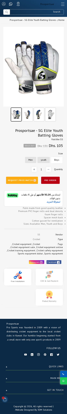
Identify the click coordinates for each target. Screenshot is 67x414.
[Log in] (3, 3)
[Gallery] (33, 75)
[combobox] (36, 12)
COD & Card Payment (49, 281)
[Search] (6, 12)
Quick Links (56, 366)
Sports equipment (53, 253)
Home (61, 20)
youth (44, 159)
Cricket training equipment (21, 250)
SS (61, 139)
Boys (56, 159)
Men (30, 159)
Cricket (36, 244)
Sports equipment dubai (30, 253)
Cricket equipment (22, 244)
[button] (61, 5)
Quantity (58, 169)
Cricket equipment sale (23, 247)
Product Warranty (49, 301)
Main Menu (57, 378)
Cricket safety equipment (50, 250)
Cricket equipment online (49, 247)
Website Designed (24, 409)
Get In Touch (55, 390)
